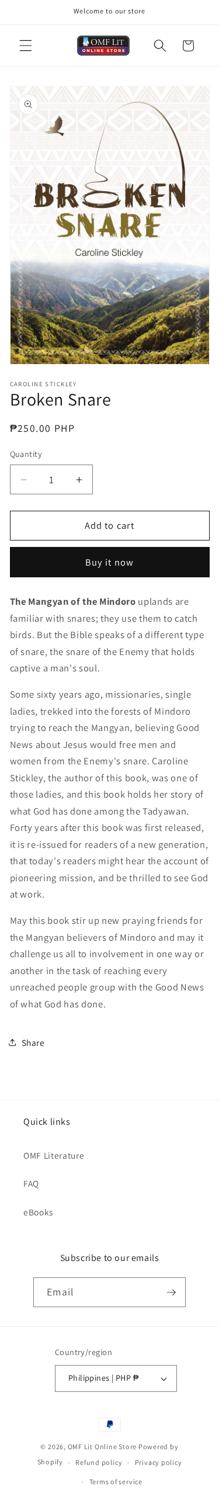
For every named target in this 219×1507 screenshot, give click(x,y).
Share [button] (33, 1042)
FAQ (31, 1183)
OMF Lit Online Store (102, 1446)
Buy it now (109, 562)
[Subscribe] (171, 1292)
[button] (26, 46)
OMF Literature (53, 1155)
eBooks (38, 1212)
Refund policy (98, 1462)
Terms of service (115, 1481)
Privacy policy (158, 1462)
